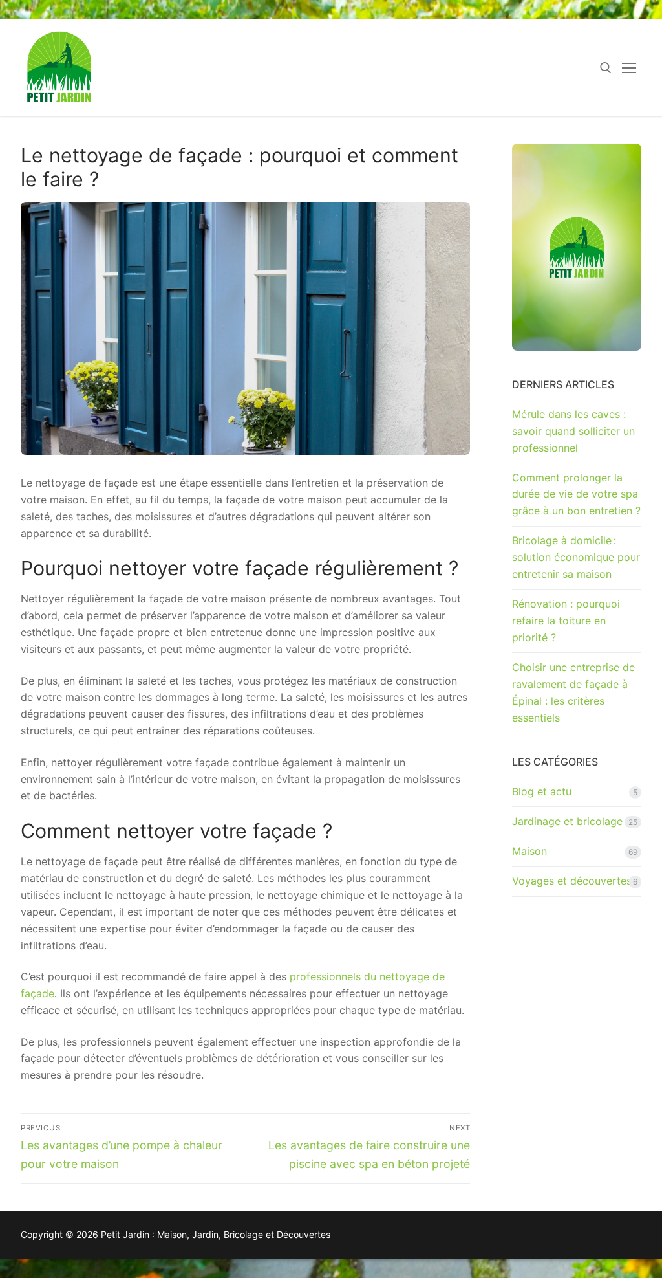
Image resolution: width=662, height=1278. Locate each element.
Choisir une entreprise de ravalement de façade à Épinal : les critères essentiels (573, 692)
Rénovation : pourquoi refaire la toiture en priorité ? (566, 620)
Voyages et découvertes (572, 880)
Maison (529, 850)
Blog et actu (541, 791)
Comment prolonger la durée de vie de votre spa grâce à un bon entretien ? (576, 494)
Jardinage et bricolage (567, 821)
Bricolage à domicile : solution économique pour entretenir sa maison (576, 557)
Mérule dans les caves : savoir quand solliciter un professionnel (573, 431)
